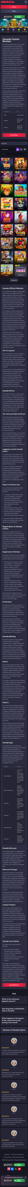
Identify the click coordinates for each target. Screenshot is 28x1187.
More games (14, 280)
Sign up (14, 7)
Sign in (14, 11)
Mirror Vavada (14, 135)
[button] (2, 23)
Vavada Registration (14, 985)
